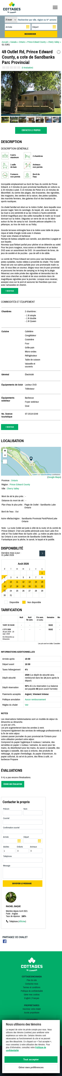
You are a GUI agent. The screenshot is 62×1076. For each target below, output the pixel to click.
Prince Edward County (20, 484)
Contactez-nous (31, 983)
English (27, 998)
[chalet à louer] (11, 12)
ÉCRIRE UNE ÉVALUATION (12, 784)
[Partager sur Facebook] (4, 942)
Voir (26, 704)
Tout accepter (31, 1059)
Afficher (22, 921)
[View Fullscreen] (5, 461)
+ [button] (5, 450)
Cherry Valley (13, 488)
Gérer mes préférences (31, 1067)
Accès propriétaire (31, 1012)
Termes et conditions (31, 987)
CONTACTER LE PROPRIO (31, 130)
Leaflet (34, 474)
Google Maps (54, 477)
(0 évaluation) (27, 67)
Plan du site (32, 980)
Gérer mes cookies (32, 994)
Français (35, 998)
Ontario (14, 480)
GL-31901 (6, 44)
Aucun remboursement (35, 699)
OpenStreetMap (45, 474)
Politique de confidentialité (32, 991)
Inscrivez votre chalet (32, 1009)
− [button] (5, 455)
